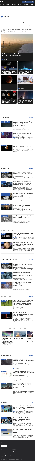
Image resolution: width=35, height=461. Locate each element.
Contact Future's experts (16, 449)
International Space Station (5, 194)
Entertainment (26, 4)
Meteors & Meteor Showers (5, 122)
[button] (31, 1)
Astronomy (14, 4)
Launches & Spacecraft (6, 204)
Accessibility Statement (26, 451)
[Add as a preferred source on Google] (4, 446)
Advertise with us (3, 453)
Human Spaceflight (5, 172)
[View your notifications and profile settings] (28, 2)
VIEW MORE (31, 117)
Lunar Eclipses (4, 145)
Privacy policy (3, 451)
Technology (4, 418)
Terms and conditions (26, 449)
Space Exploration (6, 4)
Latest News (6, 16)
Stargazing (20, 4)
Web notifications (14, 453)
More (32, 4)
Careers (24, 453)
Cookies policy (14, 451)
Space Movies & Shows (5, 313)
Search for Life (4, 359)
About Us (2, 449)
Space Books (4, 300)
